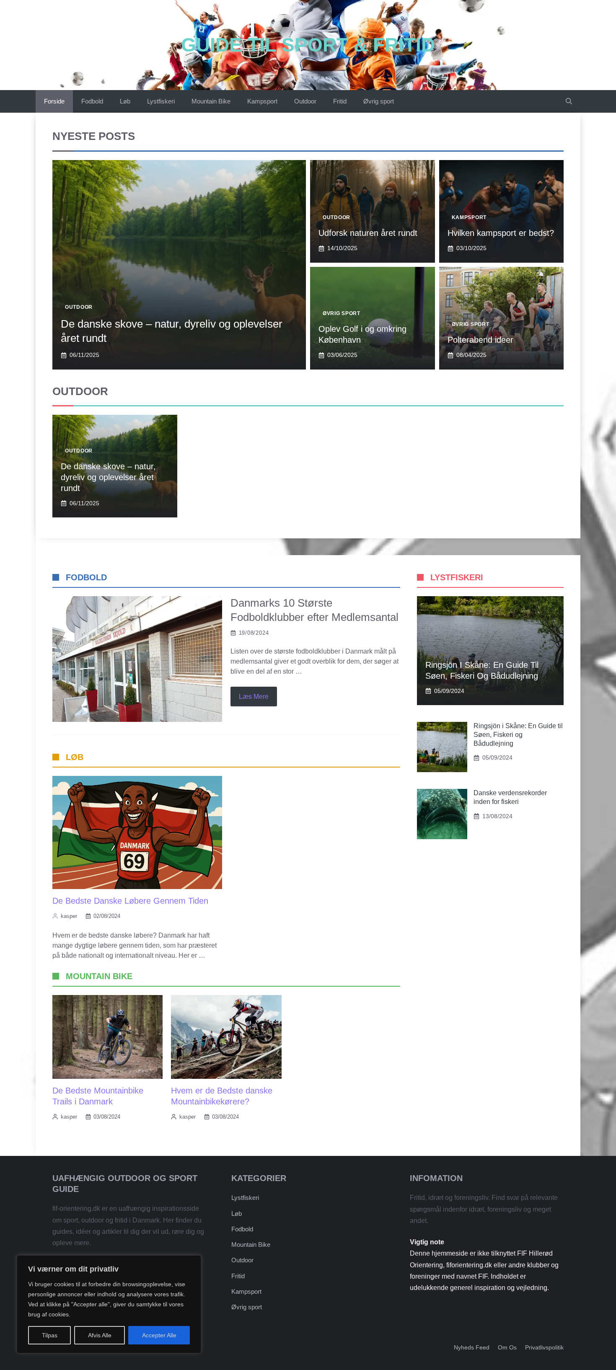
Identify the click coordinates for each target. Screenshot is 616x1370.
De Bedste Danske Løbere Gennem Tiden (130, 900)
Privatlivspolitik (544, 1347)
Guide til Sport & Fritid (308, 45)
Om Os (507, 1347)
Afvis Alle (99, 1335)
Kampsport (262, 101)
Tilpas (49, 1335)
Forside (54, 101)
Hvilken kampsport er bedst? (501, 233)
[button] (568, 101)
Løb (125, 101)
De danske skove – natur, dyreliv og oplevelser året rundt (108, 477)
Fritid (340, 101)
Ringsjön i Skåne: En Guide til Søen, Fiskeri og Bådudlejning (518, 734)
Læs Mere (254, 696)
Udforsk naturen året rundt (367, 233)
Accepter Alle (159, 1335)
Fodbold (92, 101)
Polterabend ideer (480, 339)
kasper (69, 916)
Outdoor (305, 101)
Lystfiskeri (161, 101)
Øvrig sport (378, 101)
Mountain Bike (211, 101)
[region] (109, 1304)
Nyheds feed (471, 1347)
